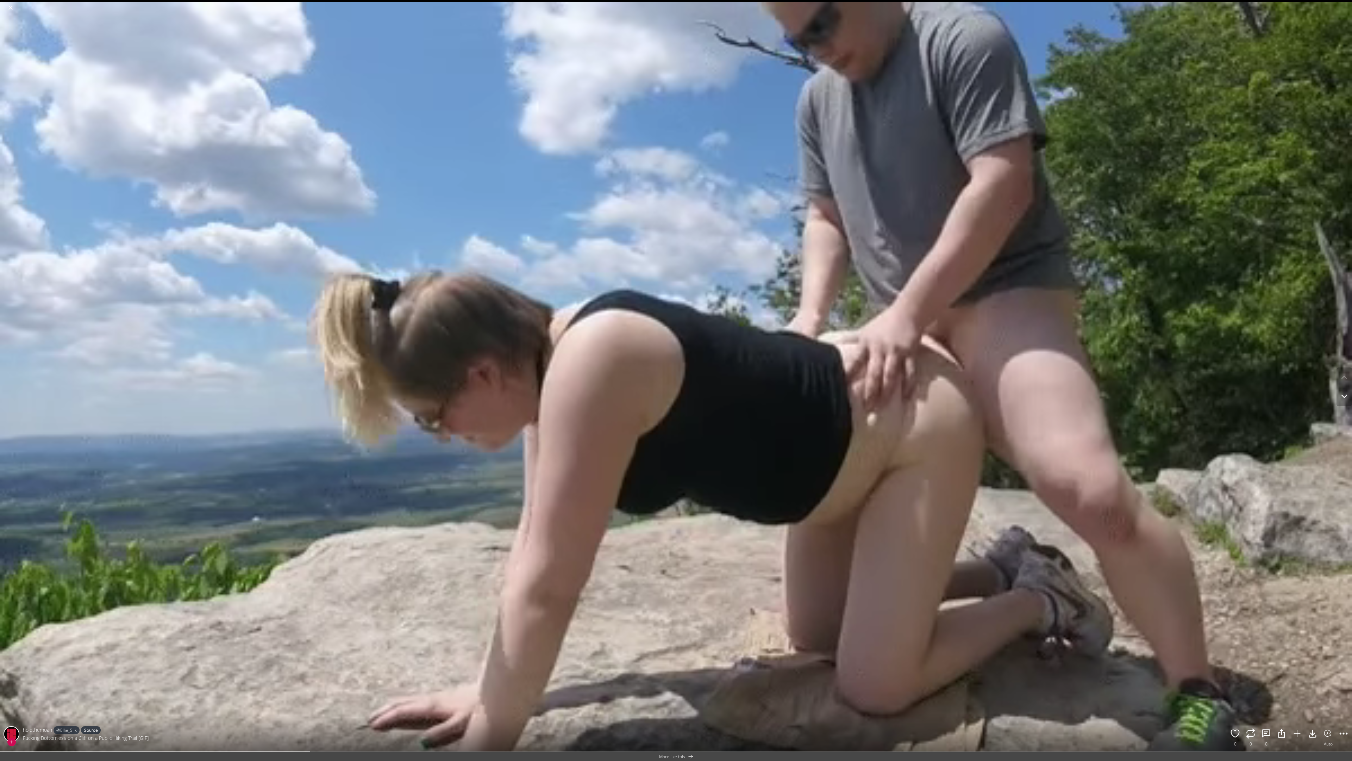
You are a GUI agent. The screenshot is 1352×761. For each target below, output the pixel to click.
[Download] (1312, 735)
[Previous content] (1344, 377)
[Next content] (1344, 396)
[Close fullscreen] (10, 8)
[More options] (1343, 735)
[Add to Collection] (1297, 735)
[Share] (1282, 735)
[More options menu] (1345, 4)
